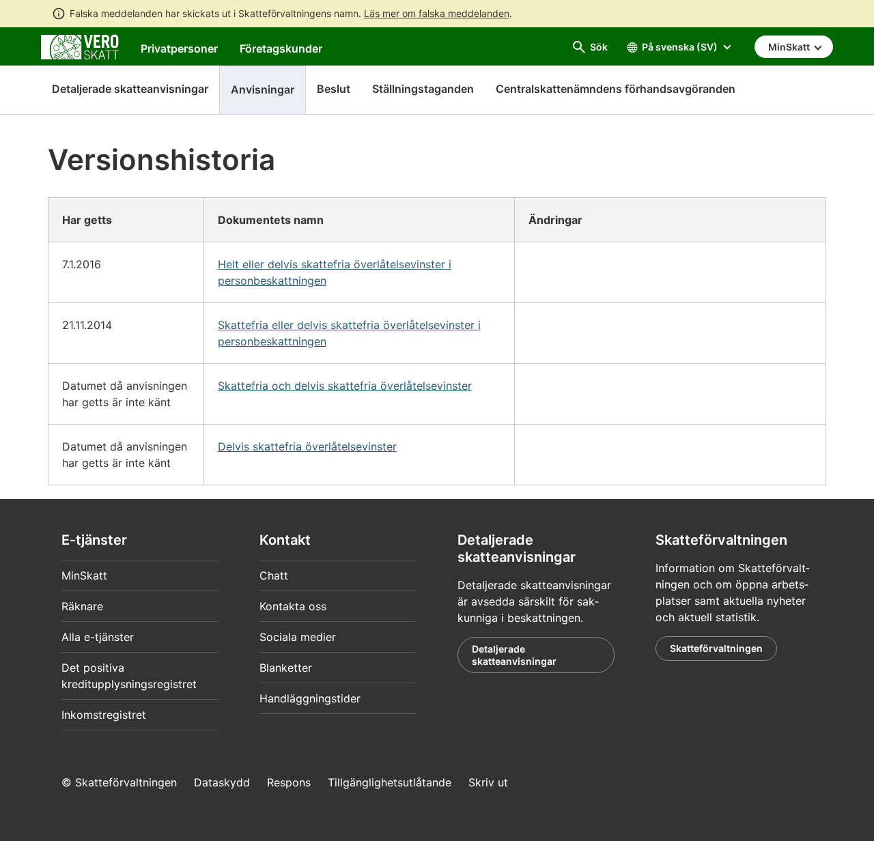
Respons (289, 782)
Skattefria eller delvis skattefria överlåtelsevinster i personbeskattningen (349, 333)
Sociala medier (297, 637)
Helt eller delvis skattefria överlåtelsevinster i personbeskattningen (334, 272)
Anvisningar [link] (262, 89)
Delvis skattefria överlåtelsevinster (307, 446)
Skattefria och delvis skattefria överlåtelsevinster (345, 386)
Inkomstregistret (103, 715)
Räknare (82, 606)
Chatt (273, 575)
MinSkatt (84, 575)
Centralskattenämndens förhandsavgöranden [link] (615, 89)
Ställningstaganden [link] (423, 89)
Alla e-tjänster (97, 637)
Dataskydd (222, 782)
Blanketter (285, 667)
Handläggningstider (310, 698)
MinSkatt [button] (790, 47)
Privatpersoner (179, 48)
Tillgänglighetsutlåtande (389, 782)
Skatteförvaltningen (716, 648)
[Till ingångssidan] (80, 46)
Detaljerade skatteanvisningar (130, 89)
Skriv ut (488, 782)
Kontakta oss (292, 606)
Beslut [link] (333, 89)
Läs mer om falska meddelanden (436, 13)
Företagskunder (281, 48)
